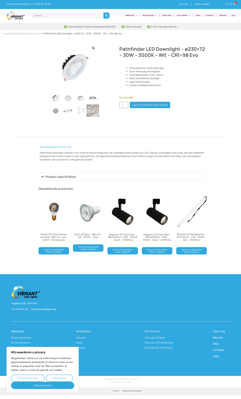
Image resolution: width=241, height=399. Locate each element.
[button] (93, 48)
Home (6, 33)
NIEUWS (222, 15)
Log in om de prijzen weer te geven (150, 104)
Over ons (219, 331)
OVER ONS (166, 15)
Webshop (16, 33)
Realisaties (83, 331)
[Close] (76, 348)
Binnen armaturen (32, 33)
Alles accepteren (42, 385)
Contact (218, 350)
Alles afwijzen (59, 378)
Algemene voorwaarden (132, 390)
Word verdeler (202, 4)
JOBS (197, 15)
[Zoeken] (106, 15)
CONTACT (209, 15)
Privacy (116, 390)
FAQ (233, 15)
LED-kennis (152, 331)
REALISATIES (148, 15)
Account (183, 4)
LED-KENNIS (182, 15)
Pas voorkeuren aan (28, 378)
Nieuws (218, 337)
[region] (43, 369)
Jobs (216, 356)
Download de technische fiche (55, 146)
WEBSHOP (130, 15)
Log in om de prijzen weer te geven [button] (54, 250)
